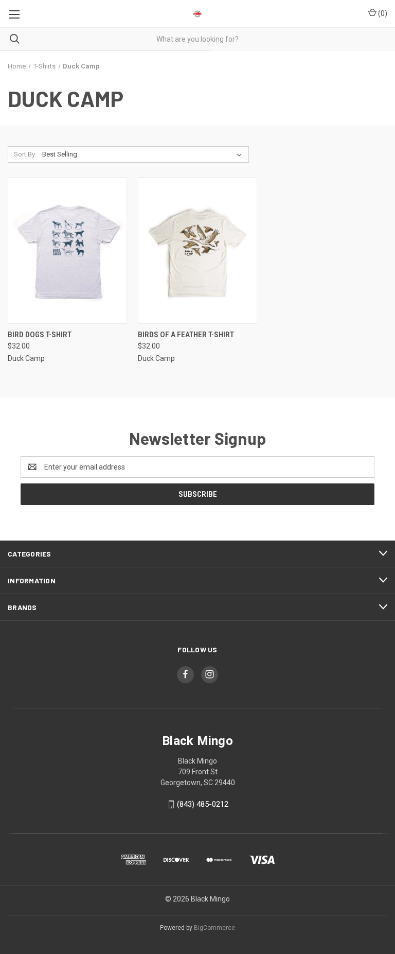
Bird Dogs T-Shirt (39, 334)
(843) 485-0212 (202, 804)
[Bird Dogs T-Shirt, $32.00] (67, 250)
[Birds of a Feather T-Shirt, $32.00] (197, 250)
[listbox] (144, 154)
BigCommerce (214, 927)
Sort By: (25, 154)
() (381, 13)
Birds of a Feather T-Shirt (186, 334)
